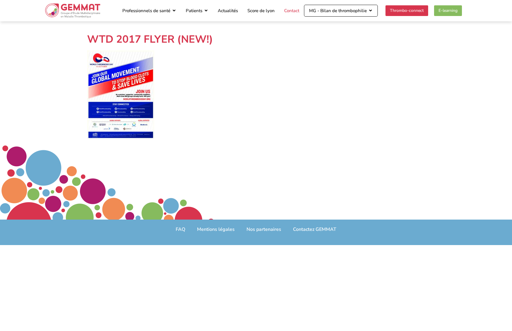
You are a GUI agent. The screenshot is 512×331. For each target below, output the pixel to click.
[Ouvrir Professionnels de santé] (174, 10)
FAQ (180, 229)
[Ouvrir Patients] (206, 10)
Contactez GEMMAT (314, 229)
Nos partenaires (264, 229)
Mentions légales (216, 229)
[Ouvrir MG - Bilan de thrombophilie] (370, 10)
